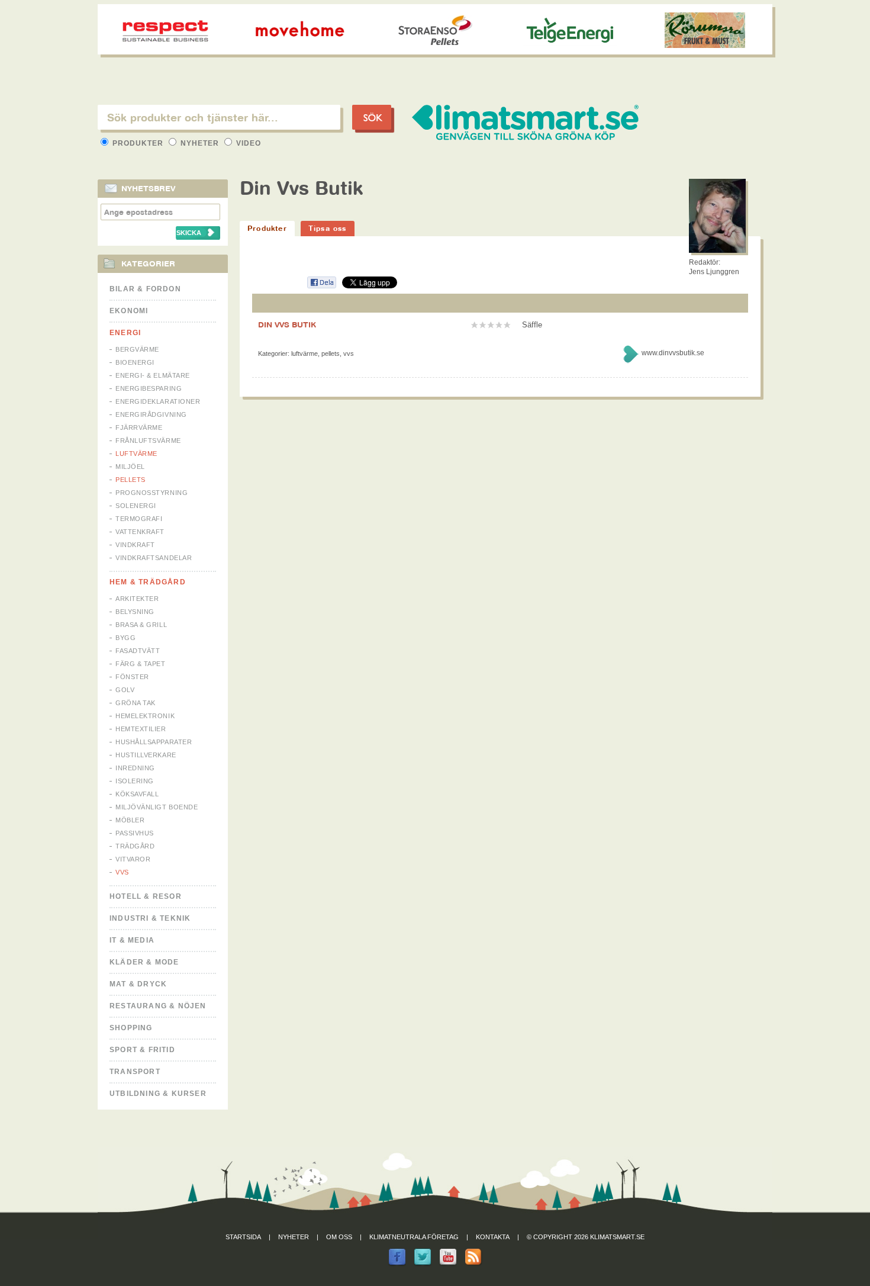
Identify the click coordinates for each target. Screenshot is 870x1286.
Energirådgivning (151, 414)
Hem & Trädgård (147, 582)
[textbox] (219, 117)
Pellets (130, 479)
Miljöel (130, 466)
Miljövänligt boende (156, 807)
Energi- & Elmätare (152, 375)
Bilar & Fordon (145, 289)
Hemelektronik (145, 715)
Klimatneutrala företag (414, 1236)
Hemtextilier (140, 728)
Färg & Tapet (140, 663)
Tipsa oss (327, 228)
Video (247, 143)
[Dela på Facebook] (321, 286)
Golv (124, 689)
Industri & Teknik (150, 918)
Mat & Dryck (138, 984)
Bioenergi (134, 362)
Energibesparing (148, 388)
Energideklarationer (157, 401)
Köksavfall (137, 794)
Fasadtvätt (137, 650)
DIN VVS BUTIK (287, 324)
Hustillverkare (145, 754)
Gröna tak (135, 702)
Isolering (134, 781)
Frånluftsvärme (148, 440)
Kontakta (493, 1236)
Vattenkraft (140, 531)
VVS (122, 872)
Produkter (138, 143)
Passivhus (134, 833)
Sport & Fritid (142, 1050)
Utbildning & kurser (158, 1093)
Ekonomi (128, 311)
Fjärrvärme (139, 427)
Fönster (132, 676)
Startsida (243, 1236)
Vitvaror (132, 859)
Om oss (339, 1236)
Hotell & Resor (145, 896)
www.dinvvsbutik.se (673, 353)
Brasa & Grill (141, 624)
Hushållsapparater (153, 741)
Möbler (129, 820)
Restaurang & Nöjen (158, 1006)
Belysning (134, 611)
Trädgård (134, 846)
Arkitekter (137, 598)
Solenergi (135, 505)
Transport (134, 1072)
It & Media (131, 940)
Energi (125, 333)
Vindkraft (135, 544)
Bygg (125, 637)
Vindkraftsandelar (153, 557)
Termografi (139, 518)
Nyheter (199, 143)
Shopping (131, 1028)
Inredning (135, 767)
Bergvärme (137, 349)
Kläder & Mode (144, 962)
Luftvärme (136, 453)
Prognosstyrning (151, 492)
